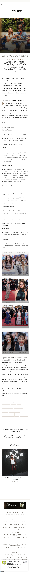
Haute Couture (18, 406)
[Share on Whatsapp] (22, 423)
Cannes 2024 (6, 403)
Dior (3, 395)
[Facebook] (9, 15)
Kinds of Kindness (14, 410)
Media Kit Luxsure (11, 512)
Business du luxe (23, 557)
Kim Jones (5, 410)
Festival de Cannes (7, 406)
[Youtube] (18, 15)
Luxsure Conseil (20, 514)
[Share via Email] (26, 423)
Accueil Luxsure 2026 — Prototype (12, 559)
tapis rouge (24, 414)
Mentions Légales (10, 514)
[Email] (20, 15)
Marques (24, 559)
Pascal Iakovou (10, 71)
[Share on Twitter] (17, 423)
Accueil (4, 55)
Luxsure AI (20, 512)
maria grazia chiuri (8, 414)
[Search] (28, 4)
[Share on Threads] (23, 423)
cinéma (13, 403)
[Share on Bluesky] (25, 423)
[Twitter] (11, 15)
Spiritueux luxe (13, 557)
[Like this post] (14, 423)
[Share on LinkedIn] (20, 423)
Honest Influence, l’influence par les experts (15, 516)
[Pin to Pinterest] (19, 423)
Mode (16, 414)
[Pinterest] (16, 15)
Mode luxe (5, 557)
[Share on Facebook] (16, 423)
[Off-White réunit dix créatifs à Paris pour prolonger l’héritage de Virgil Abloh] (15, 462)
